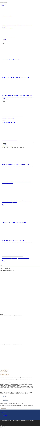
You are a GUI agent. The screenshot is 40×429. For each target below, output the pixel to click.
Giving (4, 98)
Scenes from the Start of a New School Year (11, 59)
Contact (3, 260)
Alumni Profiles (5, 40)
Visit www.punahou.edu (4, 415)
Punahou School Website (6, 99)
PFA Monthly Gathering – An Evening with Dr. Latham (13, 240)
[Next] (1, 427)
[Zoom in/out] (4, 426)
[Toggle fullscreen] (2, 426)
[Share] (1, 426)
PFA (2, 204)
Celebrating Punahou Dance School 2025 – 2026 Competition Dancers (17, 95)
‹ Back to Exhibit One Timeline (3, 408)
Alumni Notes (4, 143)
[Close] (0, 426)
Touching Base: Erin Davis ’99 (8, 118)
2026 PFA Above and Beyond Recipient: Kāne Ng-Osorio (14, 222)
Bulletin (3, 5)
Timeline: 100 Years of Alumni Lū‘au (9, 140)
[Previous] (0, 427)
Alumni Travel (4, 144)
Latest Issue (4, 39)
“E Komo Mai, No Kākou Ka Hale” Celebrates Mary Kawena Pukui (15, 77)
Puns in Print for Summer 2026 (7, 28)
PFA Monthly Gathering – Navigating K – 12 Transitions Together (15, 258)
